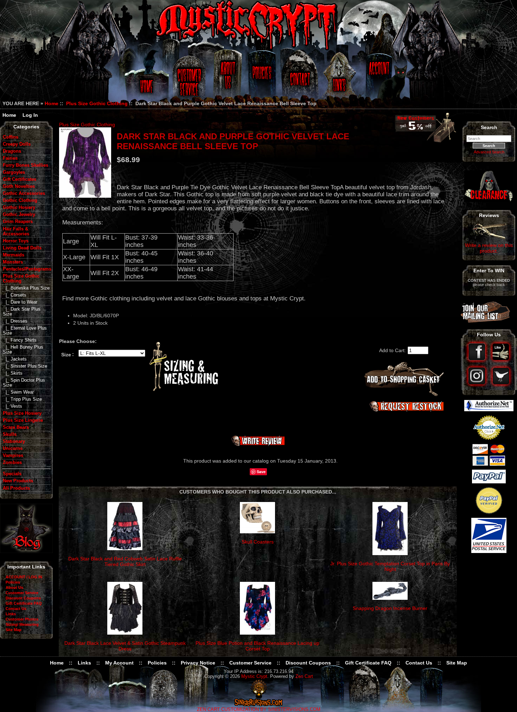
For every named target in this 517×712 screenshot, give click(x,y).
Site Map (13, 630)
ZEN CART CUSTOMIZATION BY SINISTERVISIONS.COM (258, 709)
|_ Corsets (14, 295)
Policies (261, 78)
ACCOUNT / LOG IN (24, 577)
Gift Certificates (19, 179)
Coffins (10, 137)
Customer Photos (22, 619)
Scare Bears (16, 427)
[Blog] (26, 551)
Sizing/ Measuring (22, 624)
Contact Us (299, 78)
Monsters (13, 262)
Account (378, 78)
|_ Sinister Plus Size (25, 366)
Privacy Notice (198, 663)
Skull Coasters (258, 542)
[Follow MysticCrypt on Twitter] (501, 385)
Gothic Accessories (24, 193)
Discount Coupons (23, 598)
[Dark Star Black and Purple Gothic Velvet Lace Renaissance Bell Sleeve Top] (85, 162)
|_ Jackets (15, 359)
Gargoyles (14, 172)
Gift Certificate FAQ (24, 603)
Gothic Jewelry (19, 214)
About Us (227, 78)
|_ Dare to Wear (20, 302)
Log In (30, 115)
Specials (12, 473)
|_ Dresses (15, 321)
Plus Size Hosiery (22, 413)
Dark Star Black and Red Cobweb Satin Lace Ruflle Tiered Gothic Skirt (125, 561)
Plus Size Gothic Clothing (97, 103)
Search (489, 127)
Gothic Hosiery (19, 207)
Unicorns (13, 448)
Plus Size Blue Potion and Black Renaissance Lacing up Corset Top (257, 645)
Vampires (13, 455)
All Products (16, 488)
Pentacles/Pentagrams (27, 269)
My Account (119, 663)
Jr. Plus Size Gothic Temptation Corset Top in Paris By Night (390, 566)
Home (145, 78)
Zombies (12, 462)
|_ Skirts (13, 373)
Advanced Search (489, 152)
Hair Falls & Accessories (16, 231)
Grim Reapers (18, 221)
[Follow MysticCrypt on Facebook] (477, 361)
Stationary (14, 441)
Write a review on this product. (489, 248)
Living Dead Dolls (22, 248)
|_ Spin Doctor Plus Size (24, 383)
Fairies (10, 158)
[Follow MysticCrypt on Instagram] (477, 385)
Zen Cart (304, 676)
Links (340, 78)
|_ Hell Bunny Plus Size (23, 350)
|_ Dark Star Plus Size (21, 312)
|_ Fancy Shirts (20, 340)
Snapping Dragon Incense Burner (390, 608)
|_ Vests (12, 406)
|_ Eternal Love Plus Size (25, 331)
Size (66, 354)
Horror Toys (15, 241)
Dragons (12, 151)
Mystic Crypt (254, 676)
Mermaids (13, 255)
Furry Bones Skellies (25, 165)
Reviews (489, 215)
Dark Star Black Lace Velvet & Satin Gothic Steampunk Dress (125, 645)
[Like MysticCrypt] (501, 361)
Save (261, 471)
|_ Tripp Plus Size (22, 399)
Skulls (10, 434)
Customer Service (190, 78)
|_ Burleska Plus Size (26, 288)
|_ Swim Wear (18, 392)
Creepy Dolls (17, 144)
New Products (18, 480)
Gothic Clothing (20, 200)
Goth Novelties (19, 186)
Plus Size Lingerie (23, 420)
